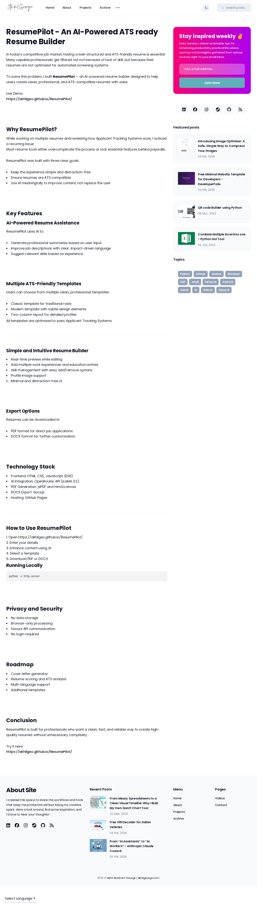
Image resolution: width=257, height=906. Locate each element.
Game (184, 290)
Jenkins (216, 274)
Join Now (212, 82)
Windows (233, 274)
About (66, 8)
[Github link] (229, 109)
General (224, 290)
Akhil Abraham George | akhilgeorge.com (133, 878)
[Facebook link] (195, 109)
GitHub (200, 274)
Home (50, 8)
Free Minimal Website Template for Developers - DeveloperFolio (221, 179)
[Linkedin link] (184, 109)
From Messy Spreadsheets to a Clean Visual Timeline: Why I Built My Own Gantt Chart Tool (134, 803)
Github (208, 290)
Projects (85, 8)
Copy (158, 577)
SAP (182, 282)
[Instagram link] (206, 109)
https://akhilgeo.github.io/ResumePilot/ (39, 99)
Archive (105, 8)
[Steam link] (218, 109)
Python (185, 274)
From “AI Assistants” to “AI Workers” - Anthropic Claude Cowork (132, 846)
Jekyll (195, 282)
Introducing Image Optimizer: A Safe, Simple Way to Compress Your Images (221, 146)
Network (210, 282)
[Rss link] (240, 109)
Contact (221, 805)
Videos (220, 798)
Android (227, 282)
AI (196, 290)
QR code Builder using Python (220, 207)
